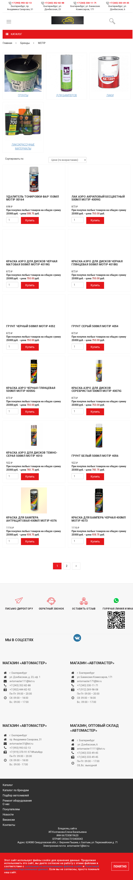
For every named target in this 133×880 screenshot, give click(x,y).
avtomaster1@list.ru (78, 845)
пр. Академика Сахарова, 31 (26, 739)
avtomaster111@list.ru (22, 681)
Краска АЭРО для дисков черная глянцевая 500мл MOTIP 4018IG (97, 263)
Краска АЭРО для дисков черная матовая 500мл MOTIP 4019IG (31, 263)
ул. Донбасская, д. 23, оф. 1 (25, 677)
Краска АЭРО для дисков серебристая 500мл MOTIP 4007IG (97, 389)
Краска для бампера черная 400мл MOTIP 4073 (99, 519)
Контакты (9, 825)
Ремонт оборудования (17, 800)
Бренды (25, 43)
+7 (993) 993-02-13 (20, 747)
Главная (7, 43)
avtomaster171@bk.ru (89, 681)
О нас (6, 804)
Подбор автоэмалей (16, 795)
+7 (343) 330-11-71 (86, 3)
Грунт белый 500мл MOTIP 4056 (95, 455)
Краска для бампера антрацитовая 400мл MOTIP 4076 (31, 519)
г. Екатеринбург (19, 672)
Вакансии (9, 819)
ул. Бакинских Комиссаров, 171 (94, 677)
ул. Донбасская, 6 (87, 744)
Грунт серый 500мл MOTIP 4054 (95, 326)
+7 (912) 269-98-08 (87, 689)
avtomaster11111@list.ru (91, 748)
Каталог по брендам (16, 790)
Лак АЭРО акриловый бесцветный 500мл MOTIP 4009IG (98, 198)
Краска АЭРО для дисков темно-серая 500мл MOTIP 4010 (31, 454)
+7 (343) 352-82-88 (54, 3)
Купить (29, 220)
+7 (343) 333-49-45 (119, 3)
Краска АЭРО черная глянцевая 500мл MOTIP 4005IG (30, 389)
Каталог (8, 785)
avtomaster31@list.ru (21, 743)
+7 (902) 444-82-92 (20, 689)
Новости (8, 814)
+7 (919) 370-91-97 (20, 752)
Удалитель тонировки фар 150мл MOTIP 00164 (32, 198)
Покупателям (11, 809)
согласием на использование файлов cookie (53, 866)
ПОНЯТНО (120, 866)
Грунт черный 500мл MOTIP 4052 (30, 326)
